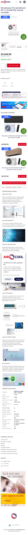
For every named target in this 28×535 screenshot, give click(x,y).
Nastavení (8, 279)
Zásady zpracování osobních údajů (12, 275)
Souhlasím (18, 279)
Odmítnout (6, 271)
